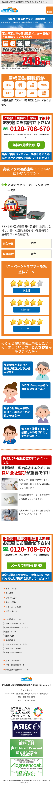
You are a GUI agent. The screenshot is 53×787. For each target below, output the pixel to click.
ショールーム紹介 (13, 606)
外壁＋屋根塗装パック (15, 665)
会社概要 (9, 593)
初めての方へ (11, 597)
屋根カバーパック (13, 660)
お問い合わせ (11, 611)
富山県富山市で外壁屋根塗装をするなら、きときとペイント (32, 780)
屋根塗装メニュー (13, 640)
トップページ (11, 588)
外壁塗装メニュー (13, 619)
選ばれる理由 (11, 602)
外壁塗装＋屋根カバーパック (17, 669)
